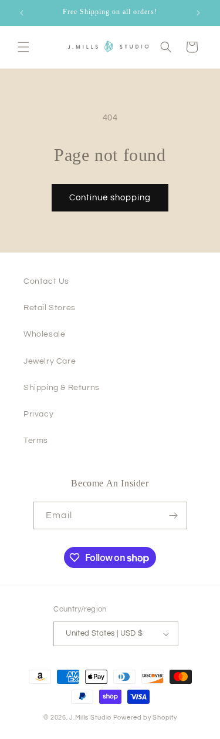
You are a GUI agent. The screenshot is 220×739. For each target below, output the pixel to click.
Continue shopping (110, 197)
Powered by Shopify (145, 717)
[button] (23, 47)
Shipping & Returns (61, 388)
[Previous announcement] (22, 13)
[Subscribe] (174, 515)
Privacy (38, 414)
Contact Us (46, 281)
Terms (35, 440)
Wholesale (44, 334)
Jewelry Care (49, 361)
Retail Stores (49, 308)
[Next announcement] (198, 13)
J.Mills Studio (90, 717)
